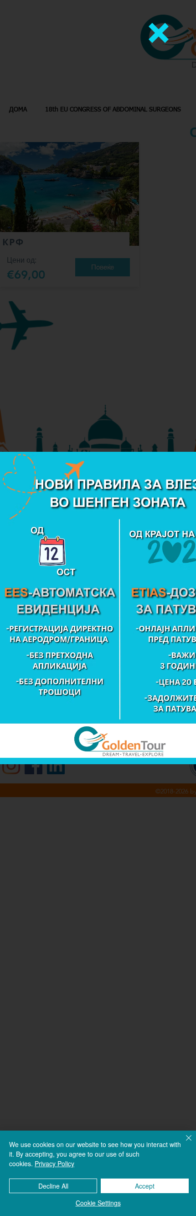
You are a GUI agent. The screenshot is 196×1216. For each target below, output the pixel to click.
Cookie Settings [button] (98, 1202)
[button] (159, 33)
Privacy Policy (54, 1163)
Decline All (53, 1185)
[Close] (183, 1143)
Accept (145, 1185)
